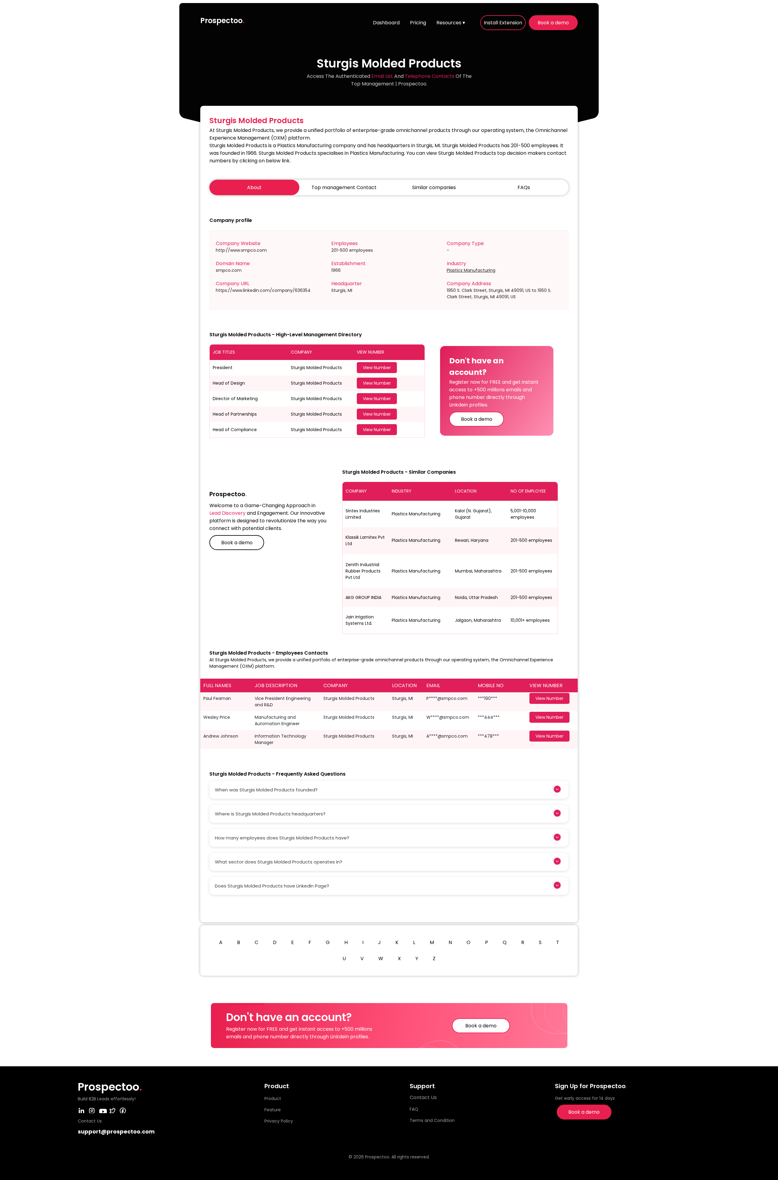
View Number (377, 368)
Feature (272, 1110)
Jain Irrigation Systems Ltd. (360, 620)
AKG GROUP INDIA (363, 597)
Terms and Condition (432, 1120)
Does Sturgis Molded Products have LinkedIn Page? (272, 886)
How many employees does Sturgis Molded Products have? (282, 838)
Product (272, 1098)
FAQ (414, 1109)
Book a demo (553, 22)
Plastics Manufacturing (471, 270)
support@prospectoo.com (116, 1131)
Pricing (418, 22)
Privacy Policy (278, 1121)
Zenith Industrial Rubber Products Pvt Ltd (363, 571)
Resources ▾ (450, 22)
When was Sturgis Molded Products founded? (266, 790)
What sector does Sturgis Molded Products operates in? (278, 862)
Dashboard (386, 22)
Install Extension (503, 22)
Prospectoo (222, 21)
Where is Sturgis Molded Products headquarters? (270, 814)
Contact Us (423, 1097)
